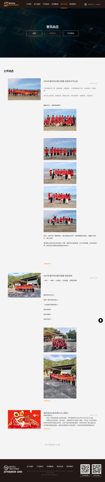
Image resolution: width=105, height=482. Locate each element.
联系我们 (73, 4)
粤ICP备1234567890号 (59, 471)
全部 (34, 33)
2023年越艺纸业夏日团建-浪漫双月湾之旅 (61, 81)
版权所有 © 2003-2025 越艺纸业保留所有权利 (39, 471)
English (98, 4)
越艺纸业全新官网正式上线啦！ (56, 413)
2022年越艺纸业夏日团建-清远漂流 (58, 276)
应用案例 (55, 4)
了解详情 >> (47, 263)
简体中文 (91, 4)
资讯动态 (64, 4)
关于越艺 (37, 4)
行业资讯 (70, 33)
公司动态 (52, 33)
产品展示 (46, 4)
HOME (29, 4)
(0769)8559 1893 (13, 472)
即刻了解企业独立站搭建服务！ (50, 475)
